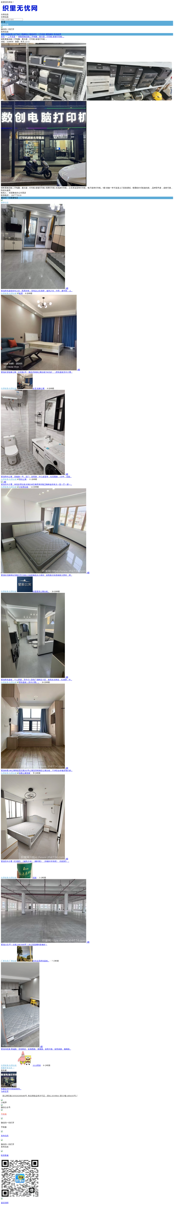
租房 (21, 293)
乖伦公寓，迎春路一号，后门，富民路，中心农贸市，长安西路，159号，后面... (36, 477)
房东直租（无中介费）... (29, 682)
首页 (3, 34)
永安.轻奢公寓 (39, 388)
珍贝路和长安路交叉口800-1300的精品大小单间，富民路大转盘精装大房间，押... (36, 575)
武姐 (34, 878)
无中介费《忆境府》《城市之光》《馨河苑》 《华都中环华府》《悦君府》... (35, 861)
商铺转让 (25, 34)
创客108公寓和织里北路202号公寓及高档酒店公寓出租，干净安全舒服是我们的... (36, 771)
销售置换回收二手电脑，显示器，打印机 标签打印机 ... (41, 37)
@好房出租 (23, 487)
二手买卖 (41, 34)
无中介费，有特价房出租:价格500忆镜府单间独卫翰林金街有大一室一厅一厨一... (36, 484)
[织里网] (20, 12)
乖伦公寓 (23, 479)
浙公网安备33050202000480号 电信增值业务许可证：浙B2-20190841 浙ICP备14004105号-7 (39, 1096)
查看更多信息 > (7, 1068)
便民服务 (49, 34)
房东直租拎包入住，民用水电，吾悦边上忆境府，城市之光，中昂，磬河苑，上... (36, 291)
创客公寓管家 (24, 773)
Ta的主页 (5, 1091)
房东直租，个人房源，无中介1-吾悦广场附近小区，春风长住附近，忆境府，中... (36, 680)
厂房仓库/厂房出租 (9, 961)
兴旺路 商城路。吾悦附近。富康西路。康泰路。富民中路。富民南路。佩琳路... (36, 1049)
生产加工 (17, 34)
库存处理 (57, 34)
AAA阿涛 (37, 1065)
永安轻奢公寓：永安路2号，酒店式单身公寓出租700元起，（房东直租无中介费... (36, 372)
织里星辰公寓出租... (41, 591)
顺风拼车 (33, 34)
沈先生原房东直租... (41, 961)
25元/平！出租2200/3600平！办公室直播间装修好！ (24, 945)
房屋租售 (9, 34)
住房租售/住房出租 (9, 293)
